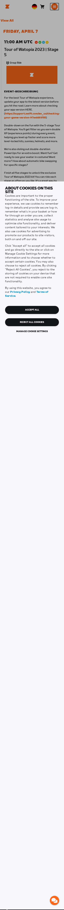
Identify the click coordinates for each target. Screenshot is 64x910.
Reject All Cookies (32, 322)
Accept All (32, 310)
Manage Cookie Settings (32, 331)
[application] (54, 900)
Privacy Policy (20, 292)
